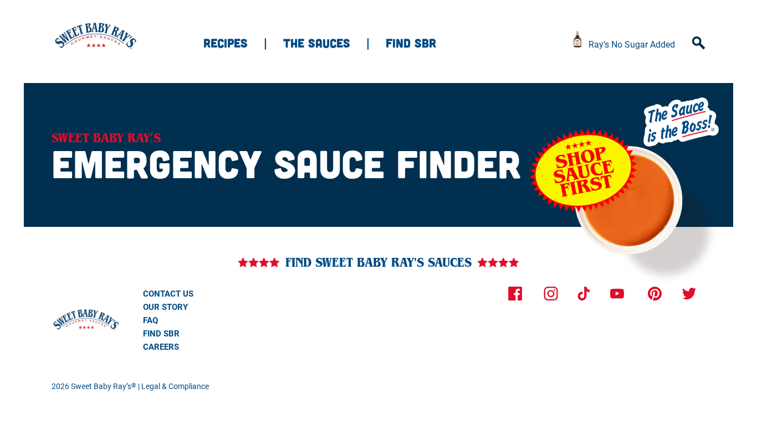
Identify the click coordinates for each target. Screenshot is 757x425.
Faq (150, 319)
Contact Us (168, 293)
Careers (161, 346)
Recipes (225, 42)
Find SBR (411, 42)
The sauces (316, 42)
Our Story (165, 306)
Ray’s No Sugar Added (632, 44)
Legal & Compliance (175, 386)
